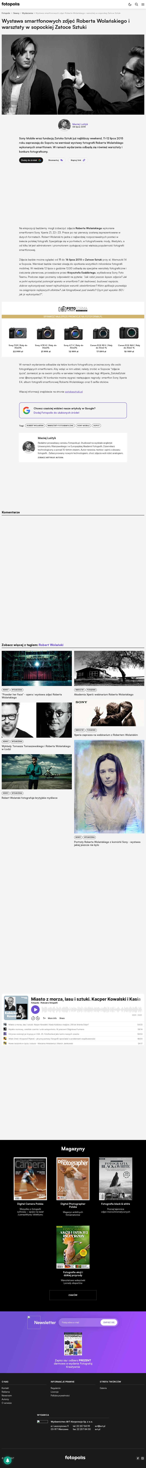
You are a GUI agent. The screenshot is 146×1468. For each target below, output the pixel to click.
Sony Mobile (83, 425)
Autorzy (5, 1399)
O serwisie (7, 1403)
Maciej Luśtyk (80, 124)
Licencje (55, 1391)
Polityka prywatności (60, 1395)
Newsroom (7, 1395)
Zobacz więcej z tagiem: (32, 645)
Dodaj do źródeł (29, 160)
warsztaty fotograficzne (60, 425)
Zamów (72, 1295)
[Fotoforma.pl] (73, 310)
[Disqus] (73, 554)
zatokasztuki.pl (74, 391)
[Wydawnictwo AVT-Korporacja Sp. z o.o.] (42, 1426)
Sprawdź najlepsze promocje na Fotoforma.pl (73, 316)
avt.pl (97, 1429)
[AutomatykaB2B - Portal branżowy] (75, 1458)
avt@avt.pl (100, 1426)
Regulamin (56, 1388)
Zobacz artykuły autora (50, 458)
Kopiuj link (76, 160)
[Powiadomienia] (8, 1460)
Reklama (6, 1391)
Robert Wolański (35, 425)
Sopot (96, 425)
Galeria (103, 1388)
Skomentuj (53, 160)
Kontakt (5, 1388)
